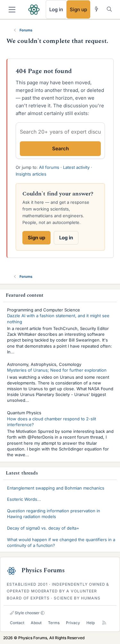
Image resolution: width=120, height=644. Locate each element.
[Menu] (12, 10)
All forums (49, 167)
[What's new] (96, 9)
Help (90, 622)
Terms (54, 622)
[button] (42, 613)
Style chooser (27, 612)
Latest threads (22, 473)
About (36, 622)
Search (60, 148)
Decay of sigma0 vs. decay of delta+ (43, 528)
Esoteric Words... (24, 499)
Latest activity (76, 167)
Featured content (25, 295)
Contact (17, 622)
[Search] (109, 9)
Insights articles (31, 174)
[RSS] (104, 623)
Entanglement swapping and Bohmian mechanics (55, 488)
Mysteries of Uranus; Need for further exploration (57, 370)
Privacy (73, 622)
